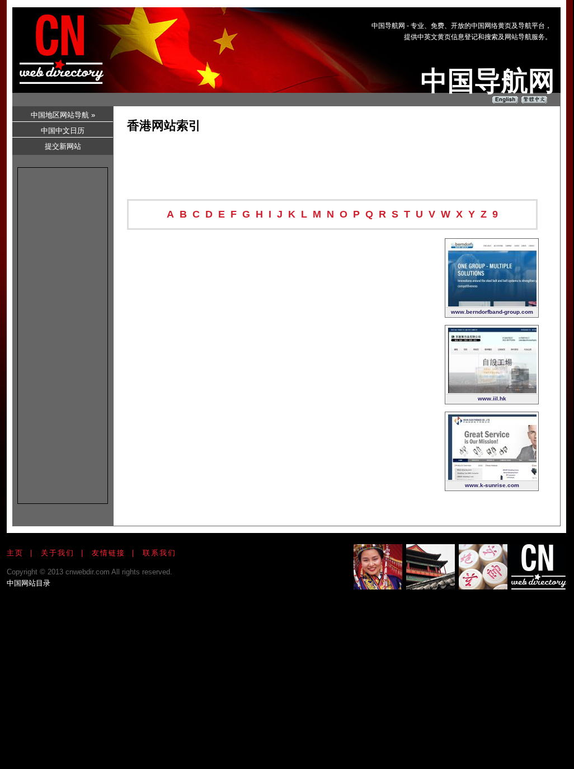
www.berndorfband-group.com (492, 312)
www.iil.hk (492, 398)
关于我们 (57, 553)
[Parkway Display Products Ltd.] (492, 390)
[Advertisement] (350, 40)
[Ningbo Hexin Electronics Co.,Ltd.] (492, 477)
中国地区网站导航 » (63, 115)
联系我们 (159, 553)
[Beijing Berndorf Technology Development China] (492, 303)
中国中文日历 (62, 130)
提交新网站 (63, 146)
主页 (15, 553)
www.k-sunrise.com (492, 485)
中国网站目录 (28, 583)
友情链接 (108, 553)
